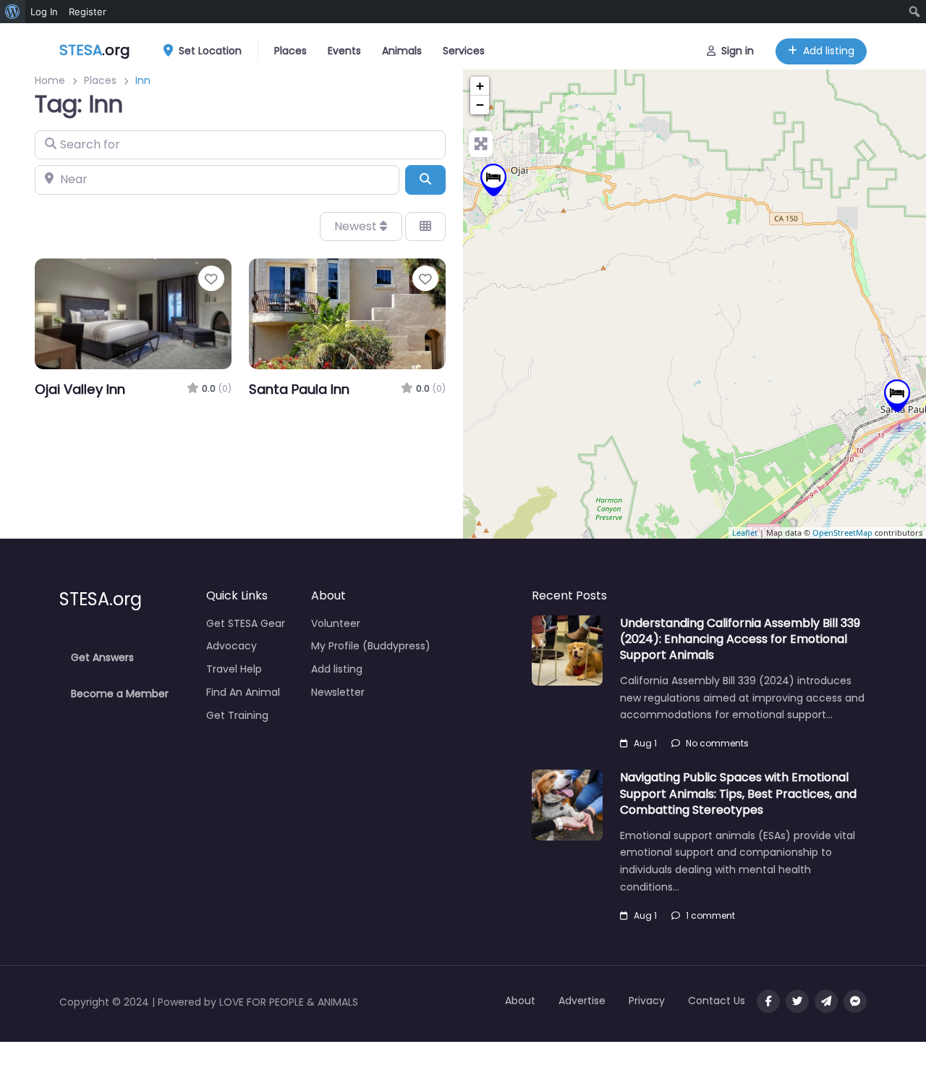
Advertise (582, 1000)
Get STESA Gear (245, 623)
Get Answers (102, 657)
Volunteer (335, 623)
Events (344, 50)
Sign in (737, 50)
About (520, 1000)
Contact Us (716, 1000)
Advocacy (231, 646)
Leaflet (744, 532)
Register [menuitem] (87, 11)
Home (50, 80)
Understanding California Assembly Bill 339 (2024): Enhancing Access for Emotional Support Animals (740, 639)
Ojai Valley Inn (80, 389)
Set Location (210, 50)
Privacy (647, 1000)
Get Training (237, 715)
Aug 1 (645, 743)
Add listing (828, 50)
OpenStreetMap (842, 532)
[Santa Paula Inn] (897, 395)
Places (290, 50)
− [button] (480, 104)
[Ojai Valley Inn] (493, 180)
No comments (717, 743)
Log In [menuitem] (44, 11)
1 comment (710, 915)
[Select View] (425, 226)
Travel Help (234, 669)
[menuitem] (12, 11)
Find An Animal (243, 692)
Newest (357, 226)
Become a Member (120, 693)
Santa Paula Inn (299, 389)
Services (464, 50)
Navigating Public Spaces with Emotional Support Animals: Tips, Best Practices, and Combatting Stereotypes (738, 793)
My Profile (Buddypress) (370, 646)
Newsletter (338, 692)
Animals (402, 50)
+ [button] (480, 85)
